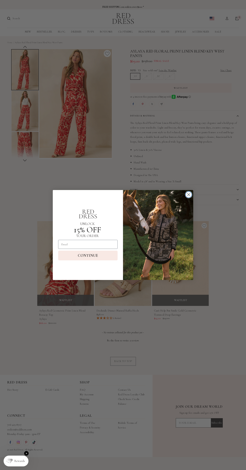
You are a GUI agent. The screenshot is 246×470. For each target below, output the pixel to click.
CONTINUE (88, 255)
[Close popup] (26, 453)
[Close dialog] (188, 194)
